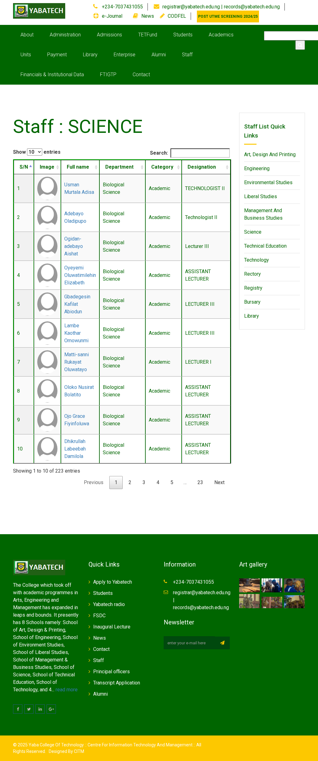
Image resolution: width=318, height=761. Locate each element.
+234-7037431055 (122, 7)
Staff (187, 55)
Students (183, 35)
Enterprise (124, 55)
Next (219, 482)
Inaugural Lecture (111, 627)
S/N (24, 167)
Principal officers (111, 672)
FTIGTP (108, 74)
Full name (78, 167)
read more (67, 690)
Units (25, 55)
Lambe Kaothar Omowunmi (76, 333)
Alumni (159, 55)
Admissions (109, 35)
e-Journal (112, 16)
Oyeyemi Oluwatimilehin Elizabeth (80, 275)
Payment (57, 55)
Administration (65, 35)
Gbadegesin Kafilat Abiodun (77, 304)
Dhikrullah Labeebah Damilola (75, 448)
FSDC (99, 616)
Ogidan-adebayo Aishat (73, 246)
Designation (202, 167)
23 (200, 482)
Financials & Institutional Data (52, 74)
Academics (221, 35)
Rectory (252, 274)
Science (252, 232)
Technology (256, 260)
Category (162, 167)
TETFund (147, 35)
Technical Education (265, 246)
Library (90, 55)
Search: (159, 153)
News (147, 16)
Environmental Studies (268, 182)
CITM (78, 751)
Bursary (252, 302)
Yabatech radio (109, 604)
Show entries (37, 152)
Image (47, 167)
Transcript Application (116, 683)
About (27, 35)
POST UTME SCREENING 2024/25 (228, 16)
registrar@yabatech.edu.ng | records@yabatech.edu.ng (221, 7)
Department (119, 167)
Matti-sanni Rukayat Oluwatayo (76, 362)
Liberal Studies (260, 196)
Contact (141, 74)
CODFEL (177, 16)
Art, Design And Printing (270, 154)
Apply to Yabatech (112, 582)
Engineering (257, 168)
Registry (253, 288)
